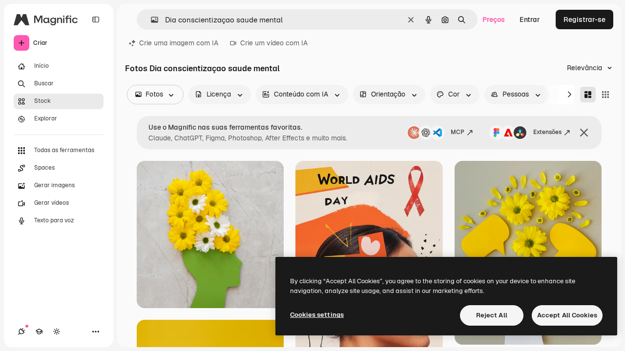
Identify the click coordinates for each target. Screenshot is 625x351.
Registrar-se (584, 19)
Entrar (530, 19)
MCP (457, 132)
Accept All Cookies (567, 315)
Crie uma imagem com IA (178, 43)
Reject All (491, 315)
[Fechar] (584, 132)
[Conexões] (21, 331)
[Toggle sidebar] (96, 19)
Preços (493, 19)
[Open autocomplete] (150, 19)
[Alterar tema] (56, 331)
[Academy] (39, 331)
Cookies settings (317, 315)
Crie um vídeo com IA (274, 43)
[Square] (605, 94)
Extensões (547, 132)
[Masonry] (588, 94)
